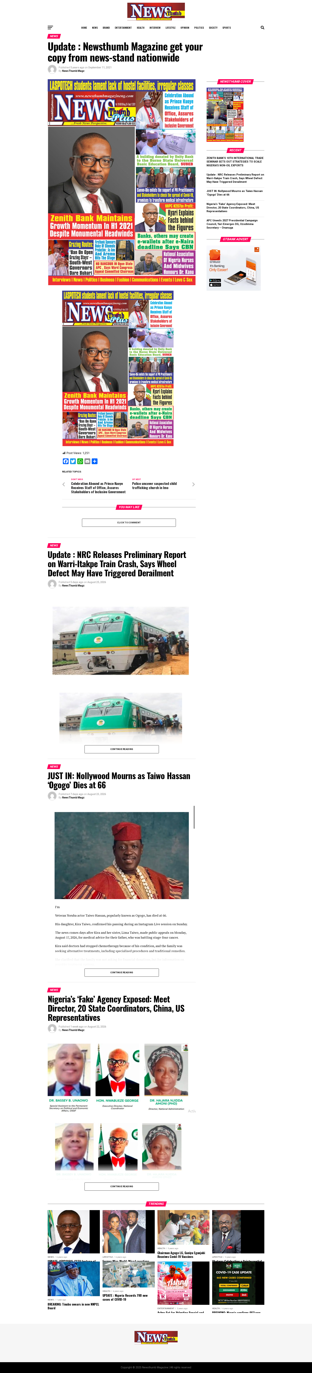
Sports (226, 27)
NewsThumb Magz (73, 70)
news (95, 27)
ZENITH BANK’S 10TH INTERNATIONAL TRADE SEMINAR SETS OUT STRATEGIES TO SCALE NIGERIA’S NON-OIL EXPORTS (235, 162)
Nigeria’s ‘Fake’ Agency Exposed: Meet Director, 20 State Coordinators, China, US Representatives (233, 208)
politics (199, 27)
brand (106, 27)
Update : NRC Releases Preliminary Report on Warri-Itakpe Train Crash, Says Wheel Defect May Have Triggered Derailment (235, 178)
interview (155, 27)
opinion (185, 27)
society (213, 27)
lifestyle (171, 27)
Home (84, 27)
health (140, 27)
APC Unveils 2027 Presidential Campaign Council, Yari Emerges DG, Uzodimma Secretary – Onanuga (232, 224)
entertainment (123, 27)
